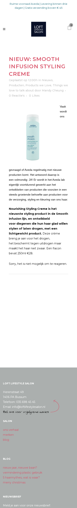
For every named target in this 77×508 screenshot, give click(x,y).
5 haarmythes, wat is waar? (21, 477)
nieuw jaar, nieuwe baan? (20, 467)
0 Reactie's (17, 95)
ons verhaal (11, 430)
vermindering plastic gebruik (22, 472)
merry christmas (14, 482)
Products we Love (38, 85)
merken (8, 435)
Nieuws (47, 80)
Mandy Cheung (53, 90)
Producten (16, 85)
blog (6, 440)
